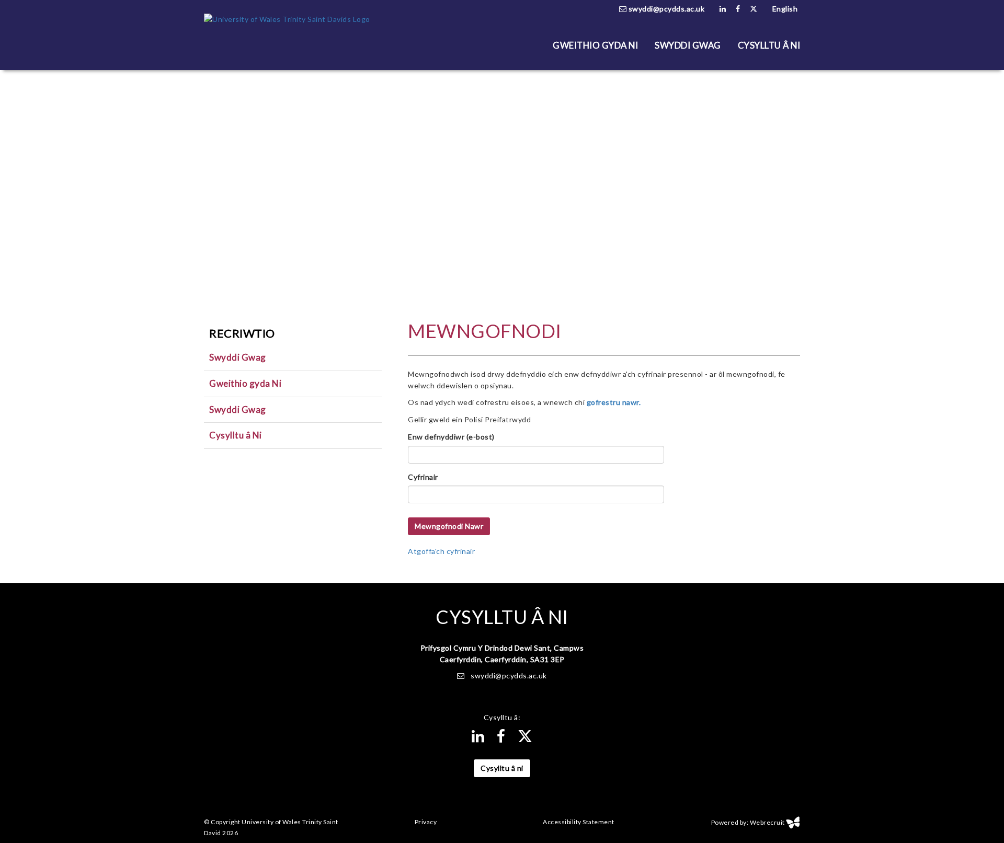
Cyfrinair (423, 476)
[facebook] (501, 738)
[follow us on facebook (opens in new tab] (738, 8)
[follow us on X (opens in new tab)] (754, 8)
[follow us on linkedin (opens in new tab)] (723, 8)
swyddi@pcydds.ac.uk (665, 8)
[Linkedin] (478, 738)
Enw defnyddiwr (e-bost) (451, 436)
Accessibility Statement (578, 822)
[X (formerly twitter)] (525, 738)
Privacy (426, 822)
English (785, 8)
